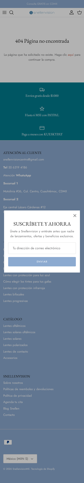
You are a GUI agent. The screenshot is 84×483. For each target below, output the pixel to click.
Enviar (42, 262)
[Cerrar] (74, 215)
